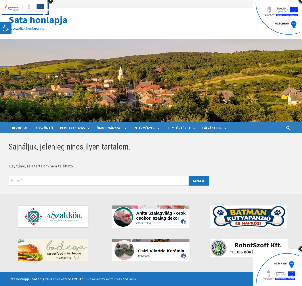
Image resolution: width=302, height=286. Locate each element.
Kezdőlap (20, 128)
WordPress (113, 279)
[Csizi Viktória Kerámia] (151, 250)
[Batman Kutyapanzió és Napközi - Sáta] (248, 216)
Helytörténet (178, 128)
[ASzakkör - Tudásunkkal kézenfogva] (53, 216)
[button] (5, 28)
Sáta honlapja (38, 19)
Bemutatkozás (72, 128)
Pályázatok (212, 128)
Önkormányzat (109, 128)
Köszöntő (44, 128)
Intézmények (144, 128)
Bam (132, 279)
